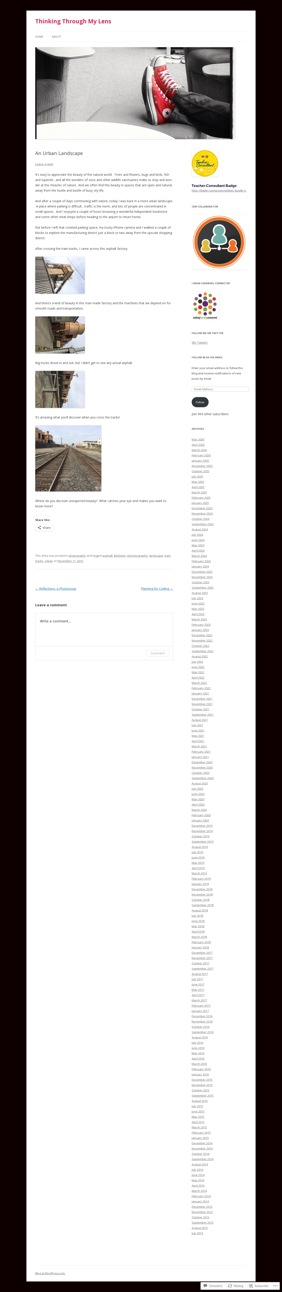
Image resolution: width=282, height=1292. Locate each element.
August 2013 (200, 1228)
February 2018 (201, 942)
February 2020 (201, 815)
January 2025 (200, 503)
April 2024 (198, 551)
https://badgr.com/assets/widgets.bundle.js (219, 190)
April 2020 (198, 805)
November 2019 (202, 831)
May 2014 (198, 1180)
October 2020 (200, 773)
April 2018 (198, 932)
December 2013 (202, 1207)
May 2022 (198, 672)
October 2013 (200, 1217)
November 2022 (202, 640)
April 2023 (198, 614)
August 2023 (200, 593)
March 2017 (199, 1000)
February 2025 (201, 498)
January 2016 (200, 1074)
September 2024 (202, 524)
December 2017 (202, 953)
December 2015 (202, 1080)
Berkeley (120, 556)
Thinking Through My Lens (73, 21)
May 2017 (198, 990)
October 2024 (200, 519)
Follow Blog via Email (207, 357)
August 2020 (200, 783)
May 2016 (198, 1053)
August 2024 (200, 529)
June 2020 (198, 794)
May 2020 (198, 799)
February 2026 (201, 455)
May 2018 (198, 926)
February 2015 (201, 1133)
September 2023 (202, 588)
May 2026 (198, 439)
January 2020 (200, 820)
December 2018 (202, 889)
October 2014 (200, 1154)
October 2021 (200, 709)
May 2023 (198, 609)
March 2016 (199, 1064)
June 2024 (198, 540)
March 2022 (199, 683)
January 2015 (200, 1138)
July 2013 (197, 1233)
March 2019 (199, 873)
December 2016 (202, 1016)
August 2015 (200, 1101)
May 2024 (198, 545)
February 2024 (201, 561)
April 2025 (198, 487)
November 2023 (202, 577)
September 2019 (202, 842)
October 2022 (200, 646)
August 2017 (200, 974)
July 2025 (197, 476)
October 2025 (200, 471)
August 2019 (200, 847)
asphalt (107, 556)
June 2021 (198, 730)
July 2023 (197, 598)
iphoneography (137, 556)
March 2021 (199, 746)
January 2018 (200, 947)
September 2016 (202, 1032)
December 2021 (202, 699)
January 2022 (200, 693)
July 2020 (197, 789)
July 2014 (197, 1170)
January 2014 (200, 1201)
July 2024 (197, 535)
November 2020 (202, 767)
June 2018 (198, 921)
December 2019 (202, 826)
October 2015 (200, 1090)
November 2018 (202, 894)
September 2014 (202, 1159)
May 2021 (198, 736)
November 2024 (202, 513)
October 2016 (200, 1027)
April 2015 (198, 1122)
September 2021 (202, 715)
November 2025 (202, 466)
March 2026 (199, 450)
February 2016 (201, 1069)
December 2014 (202, 1143)
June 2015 (198, 1111)
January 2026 (200, 461)
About (56, 37)
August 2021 (200, 720)
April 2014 (198, 1185)
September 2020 (202, 778)
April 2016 (198, 1058)
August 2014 (200, 1164)
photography (77, 556)
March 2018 (199, 937)
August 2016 (200, 1037)
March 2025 (199, 492)
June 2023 (198, 603)
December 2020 (202, 762)
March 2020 (199, 810)
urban (49, 561)
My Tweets (200, 342)
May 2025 (198, 482)
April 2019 (198, 868)
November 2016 (202, 1021)
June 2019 (198, 857)
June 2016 (198, 1048)
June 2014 (198, 1175)
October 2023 (200, 582)
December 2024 (202, 508)
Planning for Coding (157, 588)
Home (39, 37)
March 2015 (199, 1127)
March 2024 (199, 556)
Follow (200, 402)
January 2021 (200, 757)
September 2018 (202, 905)
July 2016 (197, 1043)
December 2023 (202, 572)
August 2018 (200, 910)
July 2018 (197, 916)
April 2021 (198, 741)
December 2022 (202, 635)
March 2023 (199, 619)
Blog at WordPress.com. (50, 1273)
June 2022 (198, 667)
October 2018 (200, 900)
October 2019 (200, 836)
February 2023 (201, 625)
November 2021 (202, 704)
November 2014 (202, 1148)
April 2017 (198, 995)
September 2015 (202, 1096)
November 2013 (202, 1212)
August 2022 (200, 656)
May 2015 (198, 1117)
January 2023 (200, 630)
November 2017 (202, 958)
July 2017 (197, 979)
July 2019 (197, 852)
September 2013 (202, 1223)
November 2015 (202, 1085)
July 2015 (197, 1106)
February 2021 (201, 752)
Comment (158, 653)
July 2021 (197, 725)
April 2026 (198, 445)
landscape (156, 556)
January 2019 (200, 884)
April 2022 (198, 678)
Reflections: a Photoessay (55, 588)
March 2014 (199, 1191)
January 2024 (200, 566)
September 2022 (202, 651)
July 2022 (197, 662)
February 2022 (201, 688)
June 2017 (198, 984)
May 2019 (198, 863)
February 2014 (201, 1196)
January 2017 (200, 1011)
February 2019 (201, 879)
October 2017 (200, 963)
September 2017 (202, 969)
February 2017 (201, 1006)
